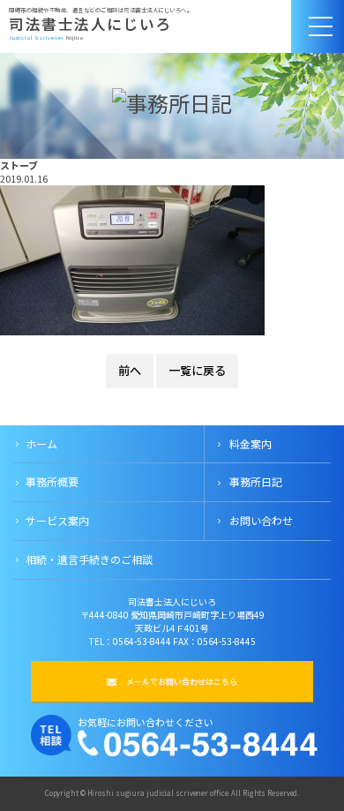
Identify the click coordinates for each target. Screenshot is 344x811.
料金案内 (250, 443)
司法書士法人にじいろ (90, 23)
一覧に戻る (197, 370)
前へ (129, 370)
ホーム (41, 443)
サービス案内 (57, 520)
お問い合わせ (261, 520)
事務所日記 (255, 481)
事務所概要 (52, 481)
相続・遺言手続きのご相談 (89, 559)
